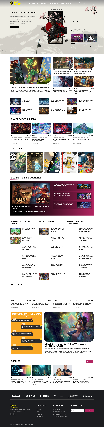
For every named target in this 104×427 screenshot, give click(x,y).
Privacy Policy (39, 416)
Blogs (37, 411)
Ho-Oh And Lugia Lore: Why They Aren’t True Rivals (86, 248)
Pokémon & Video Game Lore (60, 416)
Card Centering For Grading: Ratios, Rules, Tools (20, 304)
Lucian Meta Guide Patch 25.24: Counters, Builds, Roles (83, 304)
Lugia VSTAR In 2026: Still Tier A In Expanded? (28, 100)
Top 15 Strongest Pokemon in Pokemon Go (29, 87)
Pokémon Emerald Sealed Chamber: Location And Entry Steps (41, 382)
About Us (38, 409)
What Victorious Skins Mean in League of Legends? (64, 185)
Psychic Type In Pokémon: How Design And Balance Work (86, 257)
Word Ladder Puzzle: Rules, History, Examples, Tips (61, 304)
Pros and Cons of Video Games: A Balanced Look (81, 381)
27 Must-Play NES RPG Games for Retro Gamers (57, 257)
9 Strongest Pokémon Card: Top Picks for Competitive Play (86, 229)
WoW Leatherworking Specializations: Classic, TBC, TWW (83, 92)
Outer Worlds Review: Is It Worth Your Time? (82, 72)
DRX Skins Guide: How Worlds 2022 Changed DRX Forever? (63, 203)
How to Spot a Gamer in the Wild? (29, 228)
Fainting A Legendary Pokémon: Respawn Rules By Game (62, 139)
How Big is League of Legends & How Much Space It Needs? (20, 138)
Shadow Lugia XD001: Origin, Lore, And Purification (85, 266)
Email (72, 408)
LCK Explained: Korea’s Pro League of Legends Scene (29, 275)
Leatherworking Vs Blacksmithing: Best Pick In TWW (85, 109)
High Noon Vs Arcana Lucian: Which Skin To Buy (30, 207)
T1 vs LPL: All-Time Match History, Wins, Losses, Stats (28, 266)
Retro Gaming (54, 3)
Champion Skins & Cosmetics (60, 419)
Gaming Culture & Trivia (59, 379)
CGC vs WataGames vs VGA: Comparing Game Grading (57, 230)
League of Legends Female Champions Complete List (62, 194)
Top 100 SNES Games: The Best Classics (57, 265)
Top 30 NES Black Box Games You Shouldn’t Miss (57, 239)
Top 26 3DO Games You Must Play (58, 274)
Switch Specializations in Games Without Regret (29, 109)
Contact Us (39, 414)
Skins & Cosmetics (66, 3)
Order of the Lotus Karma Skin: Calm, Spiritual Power (65, 345)
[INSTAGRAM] (14, 414)
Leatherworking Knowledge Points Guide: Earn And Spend (57, 109)
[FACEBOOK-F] (11, 414)
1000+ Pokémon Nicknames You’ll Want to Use (27, 238)
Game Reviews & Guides (17, 379)
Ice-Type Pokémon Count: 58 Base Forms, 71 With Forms (57, 100)
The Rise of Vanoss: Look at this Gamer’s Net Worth (29, 248)
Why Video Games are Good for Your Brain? (61, 381)
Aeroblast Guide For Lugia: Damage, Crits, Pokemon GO (85, 238)
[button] (4, 50)
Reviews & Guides (33, 3)
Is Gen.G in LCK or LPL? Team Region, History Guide (29, 257)
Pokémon (43, 3)
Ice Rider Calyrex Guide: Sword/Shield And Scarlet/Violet (39, 139)
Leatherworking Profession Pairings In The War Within (86, 100)
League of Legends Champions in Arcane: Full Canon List (62, 72)
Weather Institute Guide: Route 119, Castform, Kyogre (82, 138)
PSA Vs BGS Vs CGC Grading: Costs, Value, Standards (40, 304)
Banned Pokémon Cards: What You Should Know (84, 275)
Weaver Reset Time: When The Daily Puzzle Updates (20, 381)
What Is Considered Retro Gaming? (57, 247)
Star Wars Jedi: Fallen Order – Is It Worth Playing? (62, 91)
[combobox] (86, 3)
